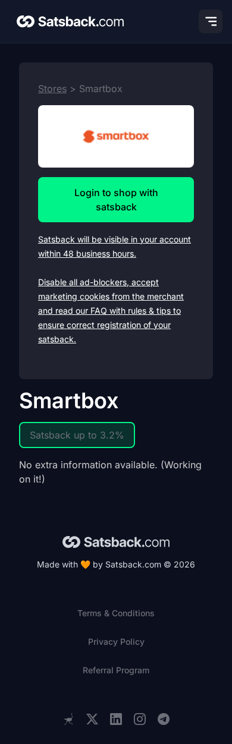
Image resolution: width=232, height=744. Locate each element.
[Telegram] (164, 719)
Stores (52, 88)
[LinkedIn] (116, 719)
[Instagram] (140, 719)
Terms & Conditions (116, 613)
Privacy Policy (116, 641)
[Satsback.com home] (70, 21)
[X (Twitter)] (92, 719)
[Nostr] (68, 719)
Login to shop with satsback (116, 200)
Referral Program (116, 670)
